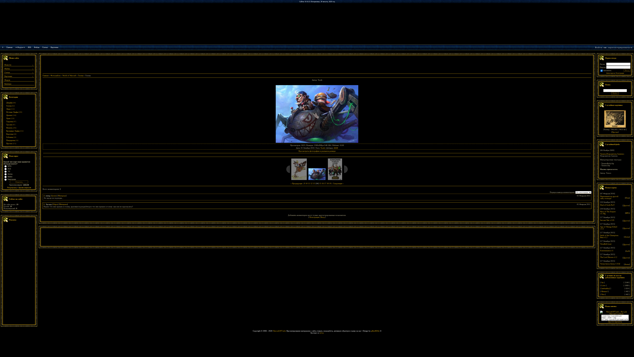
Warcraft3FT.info (279, 331)
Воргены (9, 134)
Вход (323, 217)
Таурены (9, 121)
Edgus (55, 204)
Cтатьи (45, 47)
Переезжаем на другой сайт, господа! (609, 197)
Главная (9, 47)
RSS (29, 47)
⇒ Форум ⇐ (20, 47)
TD (9, 171)
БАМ (336, 148)
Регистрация (314, 217)
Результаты (12, 188)
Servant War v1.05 (607, 220)
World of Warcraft (69, 76)
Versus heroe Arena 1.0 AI (610, 264)
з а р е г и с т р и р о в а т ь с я (620, 47)
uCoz (322, 333)
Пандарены (10, 140)
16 (323, 183)
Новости (7, 65)
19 (330, 183)
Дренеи (9, 115)
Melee (10, 177)
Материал (62, 196)
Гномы (9, 106)
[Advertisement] (19, 273)
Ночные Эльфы (12, 112)
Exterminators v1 (606, 251)
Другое (626, 205)
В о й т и (598, 47)
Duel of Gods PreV (607, 205)
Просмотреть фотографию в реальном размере (317, 151)
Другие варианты (615, 322)
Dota (627, 198)
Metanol (604, 291)
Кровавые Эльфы (12, 131)
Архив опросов (24, 188)
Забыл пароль (610, 73)
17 (325, 183)
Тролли (9, 125)
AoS (9, 169)
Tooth (322, 148)
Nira (603, 294)
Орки (8, 118)
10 (307, 183)
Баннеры (7, 84)
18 (328, 183)
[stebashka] (605, 288)
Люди (8, 109)
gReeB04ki (375, 331)
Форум (7, 80)
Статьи (7, 72)
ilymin (53, 196)
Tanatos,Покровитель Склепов (612, 154)
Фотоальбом (55, 76)
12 (312, 183)
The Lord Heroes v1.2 (608, 257)
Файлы (36, 47)
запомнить (607, 70)
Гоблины (9, 137)
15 (320, 183)
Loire (603, 285)
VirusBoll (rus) (605, 244)
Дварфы (9, 103)
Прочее (9, 143)
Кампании (12, 179)
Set (602, 282)
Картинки (54, 47)
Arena (10, 174)
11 (309, 183)
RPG (10, 166)
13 (314, 183)
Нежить (9, 128)
